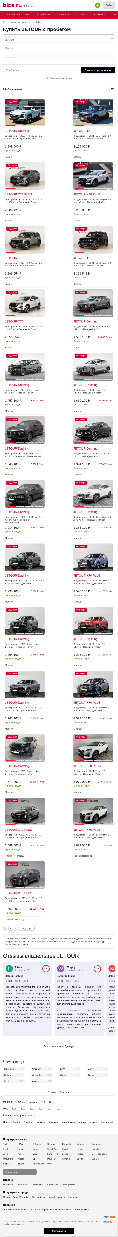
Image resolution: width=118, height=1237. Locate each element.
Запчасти (63, 14)
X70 (43, 1102)
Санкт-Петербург (21, 1197)
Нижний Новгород (56, 1197)
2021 (23, 1108)
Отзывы (81, 14)
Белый (16, 1122)
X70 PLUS (20, 1102)
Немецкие (38, 1184)
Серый (82, 1122)
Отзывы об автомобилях (15, 1209)
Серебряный (68, 1122)
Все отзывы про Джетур (58, 1046)
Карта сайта (65, 1209)
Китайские (8, 1184)
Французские (68, 1184)
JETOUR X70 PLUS (18, 194)
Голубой (28, 1122)
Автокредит (99, 14)
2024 (50, 1108)
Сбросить (14, 70)
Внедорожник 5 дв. (23, 1115)
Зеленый (40, 1122)
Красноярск (73, 1197)
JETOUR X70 (14, 321)
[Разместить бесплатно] (97, 5)
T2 (50, 1102)
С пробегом (44, 14)
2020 (14, 1108)
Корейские (52, 1184)
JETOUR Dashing (17, 130)
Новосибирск (38, 1197)
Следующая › (27, 928)
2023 (41, 1108)
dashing (33, 1102)
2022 (32, 1108)
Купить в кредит (13, 150)
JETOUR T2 (81, 130)
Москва (6, 1197)
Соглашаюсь (59, 1231)
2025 (59, 1108)
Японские (23, 1184)
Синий (93, 1122)
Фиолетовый (107, 1122)
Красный (53, 1122)
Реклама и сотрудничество (43, 1209)
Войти (109, 5)
